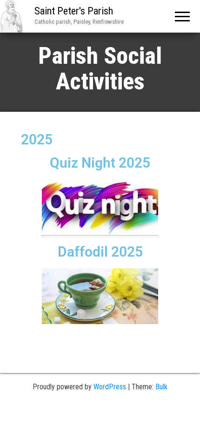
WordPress (109, 386)
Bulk (161, 386)
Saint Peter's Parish (73, 11)
